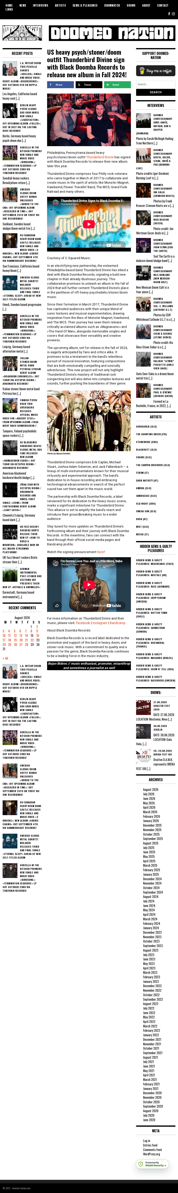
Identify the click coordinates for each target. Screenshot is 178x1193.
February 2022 (151, 1030)
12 (15, 635)
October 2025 (151, 834)
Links (9, 9)
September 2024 (153, 892)
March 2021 (150, 1079)
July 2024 (148, 901)
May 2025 (149, 856)
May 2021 (148, 1070)
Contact (163, 5)
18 (9, 640)
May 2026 (149, 803)
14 (26, 635)
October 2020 (151, 1102)
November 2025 (152, 829)
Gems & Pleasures (85, 5)
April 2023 (149, 968)
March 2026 (150, 812)
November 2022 (152, 990)
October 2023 (151, 941)
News (22, 5)
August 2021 (150, 1057)
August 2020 (150, 1110)
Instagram (99, 623)
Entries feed (150, 1145)
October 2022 (151, 995)
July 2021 (148, 1061)
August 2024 (150, 896)
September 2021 (153, 1052)
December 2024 (152, 879)
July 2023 (148, 954)
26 (15, 644)
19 (15, 640)
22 (32, 640)
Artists (60, 5)
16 (37, 635)
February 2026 (151, 816)
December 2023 (152, 932)
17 (4, 640)
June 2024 (149, 905)
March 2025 (150, 865)
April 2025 (149, 861)
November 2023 (152, 937)
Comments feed (152, 1149)
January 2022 (151, 1035)
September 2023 (153, 945)
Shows (131, 5)
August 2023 (150, 950)
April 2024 (149, 914)
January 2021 (151, 1088)
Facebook (83, 623)
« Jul (5, 658)
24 (4, 644)
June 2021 (149, 1066)
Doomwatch (112, 5)
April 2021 (149, 1075)
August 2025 (150, 843)
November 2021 (152, 1044)
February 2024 (151, 923)
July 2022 (148, 1008)
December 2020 (152, 1093)
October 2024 (151, 887)
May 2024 (149, 910)
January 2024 (151, 928)
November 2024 (152, 883)
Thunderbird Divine (100, 157)
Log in (146, 1140)
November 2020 (152, 1097)
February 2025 (151, 870)
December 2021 (152, 1039)
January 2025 (151, 874)
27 (20, 644)
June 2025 (149, 852)
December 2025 (152, 825)
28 (26, 644)
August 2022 (150, 1003)
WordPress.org (151, 1154)
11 (9, 635)
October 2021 (151, 1048)
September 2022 (153, 999)
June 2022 (149, 1012)
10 (4, 635)
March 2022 (150, 1026)
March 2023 (150, 972)
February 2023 (151, 977)
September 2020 (153, 1106)
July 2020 (148, 1115)
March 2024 (150, 919)
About (146, 5)
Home (9, 5)
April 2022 (149, 1021)
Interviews (40, 5)
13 (20, 635)
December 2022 (152, 985)
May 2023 (149, 963)
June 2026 (149, 798)
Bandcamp (117, 623)
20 (21, 640)
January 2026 (151, 820)
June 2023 (149, 959)
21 (26, 640)
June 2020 (149, 1119)
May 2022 (149, 1017)
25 (9, 644)
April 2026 (149, 807)
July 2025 (148, 847)
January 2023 (151, 981)
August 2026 (150, 789)
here (100, 552)
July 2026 (148, 794)
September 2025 (153, 838)
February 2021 (151, 1084)
